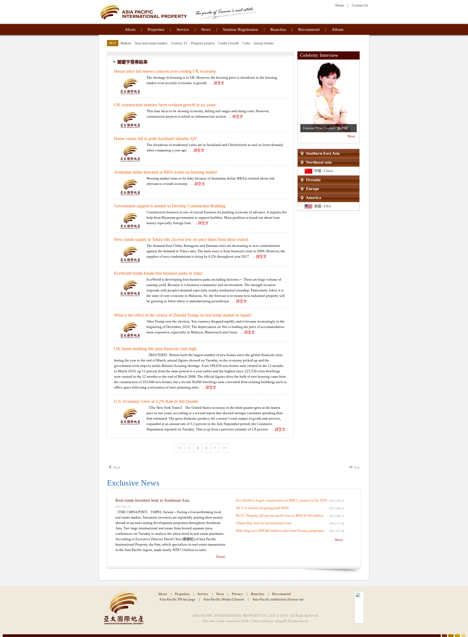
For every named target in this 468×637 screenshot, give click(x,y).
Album (337, 29)
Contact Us (360, 5)
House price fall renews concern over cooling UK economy (165, 71)
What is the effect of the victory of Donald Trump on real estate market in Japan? (183, 315)
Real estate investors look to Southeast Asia (152, 500)
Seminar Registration (240, 29)
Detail (220, 557)
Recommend (309, 29)
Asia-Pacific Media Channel (223, 599)
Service (183, 29)
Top (357, 467)
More (351, 136)
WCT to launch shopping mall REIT (262, 508)
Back (117, 467)
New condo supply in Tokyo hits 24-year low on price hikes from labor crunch (181, 239)
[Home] (178, 11)
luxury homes (264, 43)
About (130, 29)
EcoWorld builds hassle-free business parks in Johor (158, 273)
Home (339, 5)
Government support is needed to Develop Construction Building (169, 206)
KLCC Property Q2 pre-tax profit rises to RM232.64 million (279, 515)
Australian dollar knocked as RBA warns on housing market (165, 172)
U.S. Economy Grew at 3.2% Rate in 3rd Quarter (156, 401)
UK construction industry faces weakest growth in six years (165, 104)
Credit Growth (228, 43)
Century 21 (179, 43)
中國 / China (323, 171)
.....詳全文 (217, 83)
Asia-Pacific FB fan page (177, 599)
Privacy (237, 594)
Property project (202, 43)
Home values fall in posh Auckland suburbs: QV (155, 138)
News (206, 29)
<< (179, 448)
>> (224, 448)
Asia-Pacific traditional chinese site (278, 599)
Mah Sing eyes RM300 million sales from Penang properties (280, 531)
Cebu (246, 43)
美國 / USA (322, 206)
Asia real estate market (151, 43)
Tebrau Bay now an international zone (264, 523)
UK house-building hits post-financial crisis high (155, 348)
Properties (156, 29)
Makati (126, 43)
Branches (278, 29)
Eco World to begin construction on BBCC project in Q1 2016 (281, 500)
